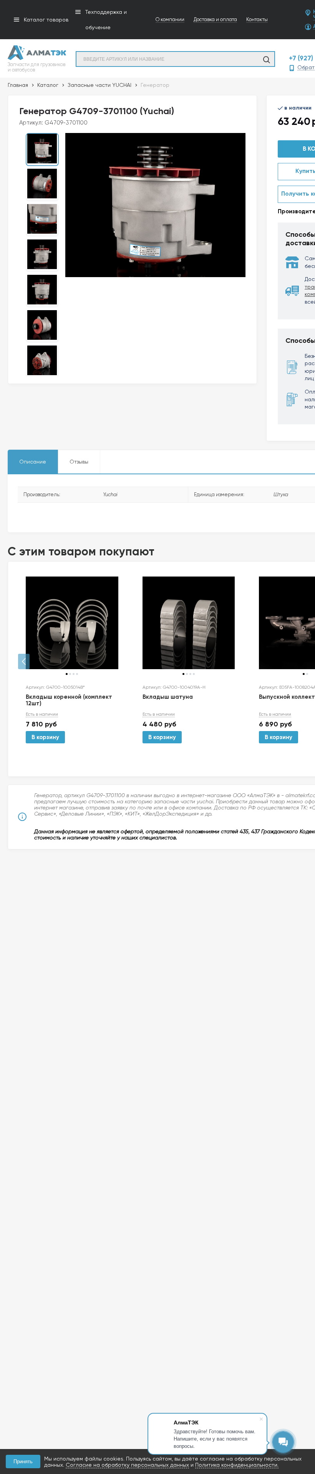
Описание (32, 462)
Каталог (47, 85)
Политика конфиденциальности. (237, 1465)
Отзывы (79, 462)
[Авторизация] (311, 4)
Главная (18, 85)
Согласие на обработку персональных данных (127, 1465)
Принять (23, 1461)
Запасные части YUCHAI (99, 85)
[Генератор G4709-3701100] (155, 205)
